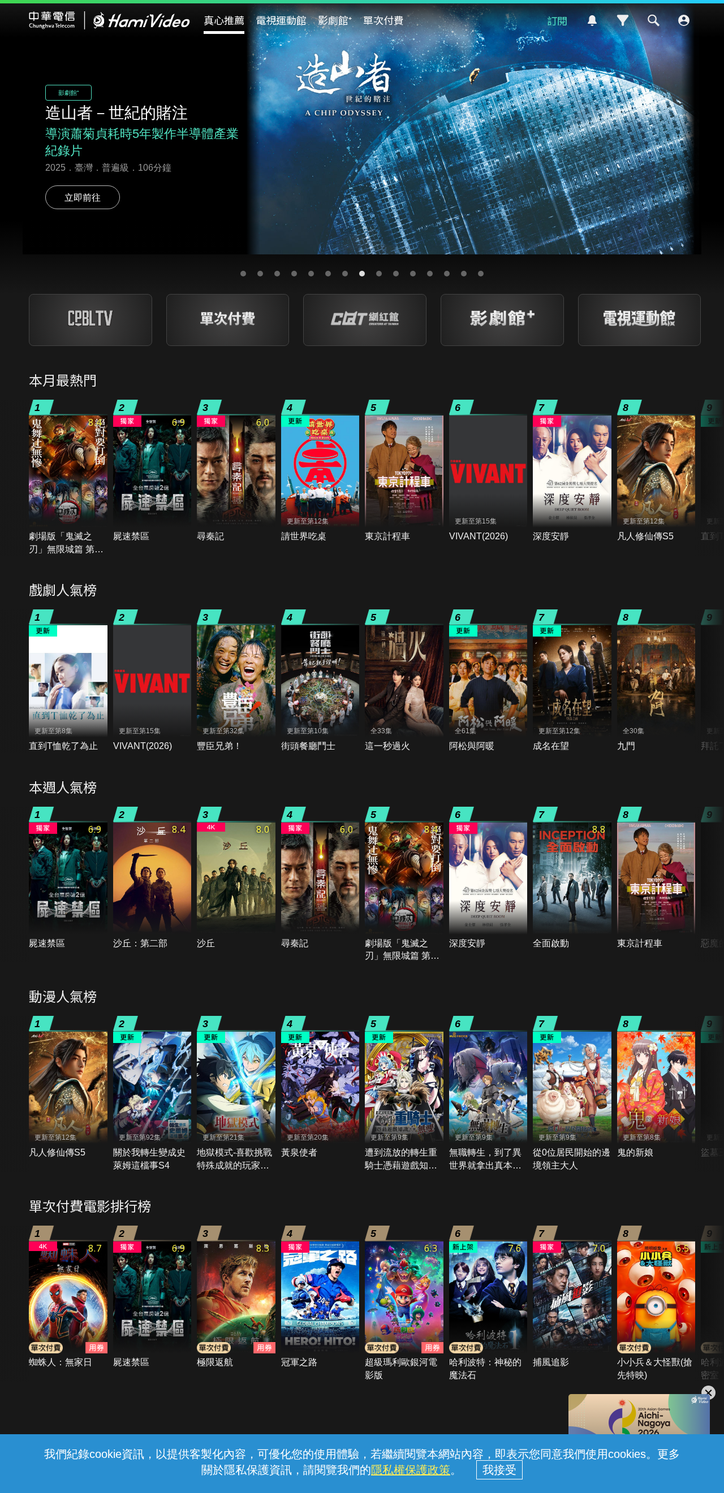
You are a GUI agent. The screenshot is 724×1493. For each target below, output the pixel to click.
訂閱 (557, 20)
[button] (243, 273)
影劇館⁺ (335, 19)
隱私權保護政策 (410, 1470)
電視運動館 (281, 19)
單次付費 (383, 19)
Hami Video (109, 20)
